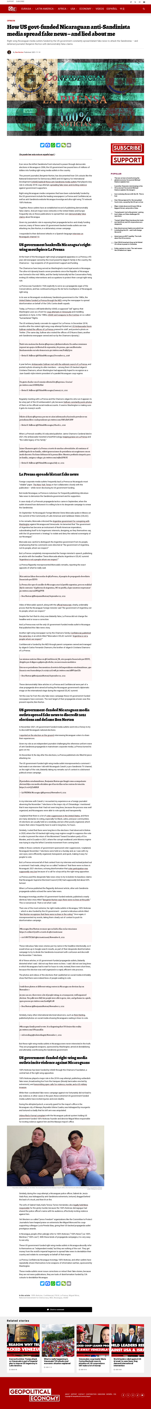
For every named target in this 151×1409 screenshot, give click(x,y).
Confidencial (48, 1295)
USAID (65, 1298)
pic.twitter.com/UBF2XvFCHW (60, 419)
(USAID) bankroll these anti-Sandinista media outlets (54, 182)
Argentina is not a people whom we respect (38, 559)
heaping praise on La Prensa (75, 437)
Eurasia (26, 8)
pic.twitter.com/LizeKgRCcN (42, 1001)
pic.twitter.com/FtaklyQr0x (61, 350)
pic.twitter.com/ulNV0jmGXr (68, 670)
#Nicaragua (24, 929)
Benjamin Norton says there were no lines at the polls (66, 900)
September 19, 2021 (57, 596)
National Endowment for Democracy (34, 1298)
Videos (100, 8)
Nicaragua (58, 1298)
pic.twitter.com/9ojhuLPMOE (55, 457)
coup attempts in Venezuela (59, 312)
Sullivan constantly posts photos (77, 402)
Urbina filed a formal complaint (32, 1115)
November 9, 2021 (56, 1006)
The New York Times (42, 485)
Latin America (44, 8)
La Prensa (64, 1295)
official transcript (64, 605)
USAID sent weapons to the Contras (63, 315)
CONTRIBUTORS (91, 1394)
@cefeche (49, 662)
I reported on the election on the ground (36, 735)
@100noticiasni (55, 932)
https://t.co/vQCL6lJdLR (29, 787)
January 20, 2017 (61, 390)
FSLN (56, 1295)
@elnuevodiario (62, 344)
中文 (122, 8)
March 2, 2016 (60, 425)
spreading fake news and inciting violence (68, 185)
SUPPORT (74, 1394)
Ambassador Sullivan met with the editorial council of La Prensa (59, 364)
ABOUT (67, 1394)
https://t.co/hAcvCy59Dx (29, 932)
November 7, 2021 (54, 1035)
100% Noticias (37, 1295)
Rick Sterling (79, 1015)
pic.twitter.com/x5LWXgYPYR (31, 591)
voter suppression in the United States (63, 816)
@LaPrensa (53, 576)
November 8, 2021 (58, 792)
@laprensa (49, 344)
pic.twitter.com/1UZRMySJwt (31, 385)
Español (112, 8)
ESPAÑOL (109, 1394)
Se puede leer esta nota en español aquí (37, 154)
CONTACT (81, 1394)
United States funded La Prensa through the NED (40, 300)
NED (51, 1298)
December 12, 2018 (62, 355)
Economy (85, 8)
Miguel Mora (74, 1295)
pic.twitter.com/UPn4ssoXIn (31, 1029)
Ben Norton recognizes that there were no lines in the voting (46, 914)
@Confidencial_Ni (52, 659)
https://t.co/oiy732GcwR (46, 670)
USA (73, 8)
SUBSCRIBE (101, 1394)
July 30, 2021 (59, 463)
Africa (62, 8)
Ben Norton (19, 52)
